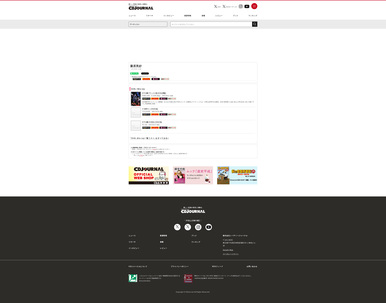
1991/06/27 (152, 125)
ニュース (132, 15)
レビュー (219, 15)
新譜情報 (187, 15)
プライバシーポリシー (180, 266)
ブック (235, 15)
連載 (203, 15)
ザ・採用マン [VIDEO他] (150, 109)
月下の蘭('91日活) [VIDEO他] (152, 122)
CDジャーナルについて (138, 266)
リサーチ (149, 15)
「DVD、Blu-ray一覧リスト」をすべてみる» (149, 138)
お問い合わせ (252, 266)
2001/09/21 (166, 96)
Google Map (228, 250)
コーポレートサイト (231, 254)
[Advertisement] (193, 46)
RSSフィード (217, 266)
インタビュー (168, 15)
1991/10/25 (155, 111)
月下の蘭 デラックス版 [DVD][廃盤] (154, 93)
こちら (154, 149)
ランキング (252, 15)
